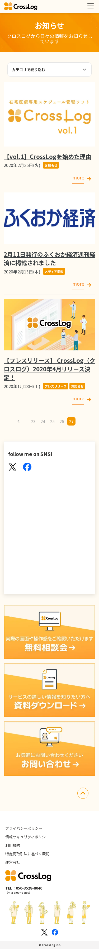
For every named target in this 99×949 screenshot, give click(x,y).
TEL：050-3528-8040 (23, 888)
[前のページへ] (18, 421)
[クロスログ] (20, 7)
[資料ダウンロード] (49, 691)
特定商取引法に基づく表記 (27, 853)
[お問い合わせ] (49, 749)
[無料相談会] (49, 632)
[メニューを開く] (90, 6)
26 (61, 421)
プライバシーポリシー (23, 828)
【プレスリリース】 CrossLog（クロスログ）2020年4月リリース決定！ (49, 368)
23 (33, 421)
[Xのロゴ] (44, 932)
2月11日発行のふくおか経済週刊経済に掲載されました (49, 258)
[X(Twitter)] (12, 468)
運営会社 (12, 862)
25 (52, 421)
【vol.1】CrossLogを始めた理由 (47, 156)
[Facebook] (27, 468)
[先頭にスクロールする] (82, 794)
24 (42, 421)
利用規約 (12, 845)
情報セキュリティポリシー (27, 836)
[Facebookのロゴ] (55, 932)
